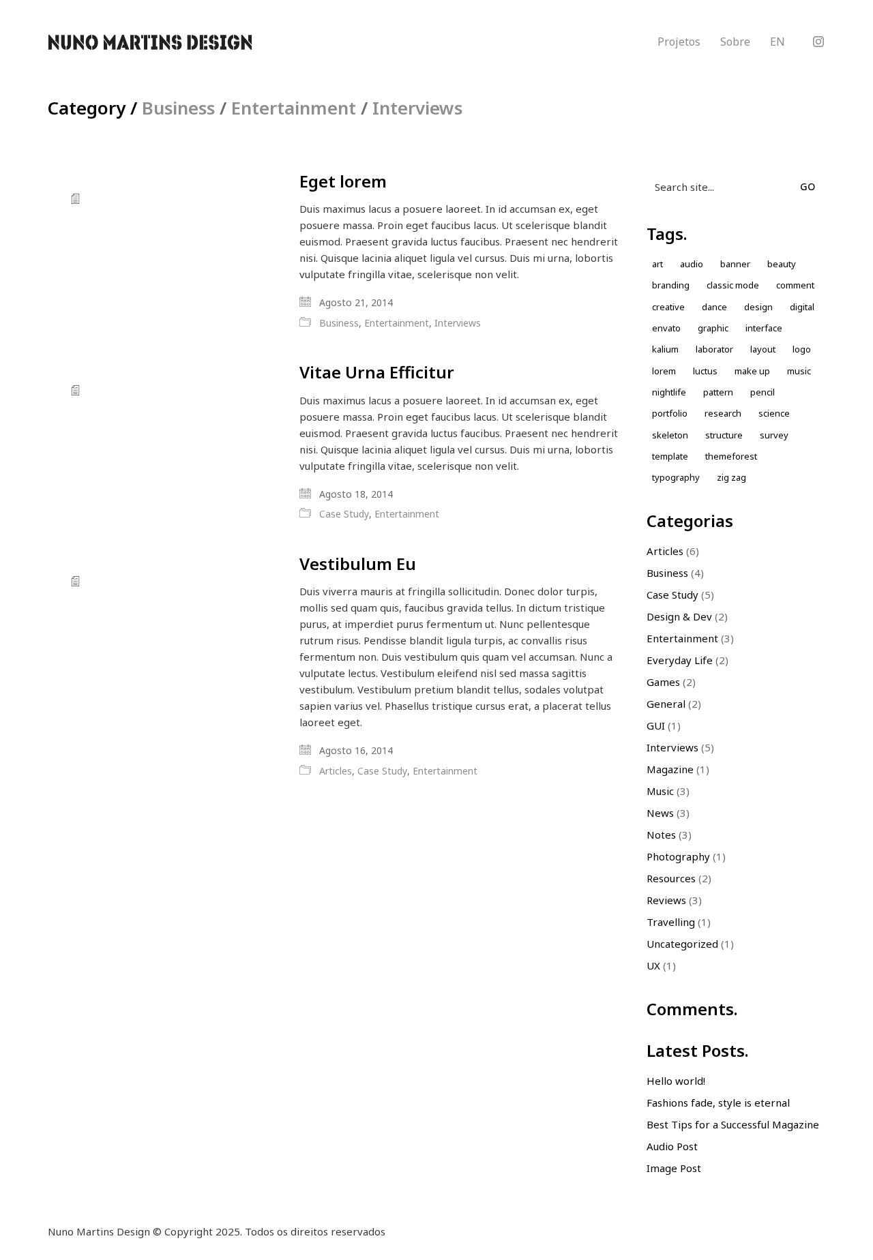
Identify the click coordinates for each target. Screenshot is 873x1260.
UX (653, 965)
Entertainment (293, 108)
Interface (763, 328)
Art (657, 264)
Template (670, 456)
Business (178, 108)
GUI (656, 725)
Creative (668, 307)
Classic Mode (733, 285)
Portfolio (669, 413)
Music (660, 791)
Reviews (666, 900)
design (758, 307)
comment (795, 285)
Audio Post (672, 1146)
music (799, 371)
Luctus (705, 371)
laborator (714, 349)
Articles (335, 771)
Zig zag (731, 477)
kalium (665, 349)
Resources (671, 878)
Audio (691, 264)
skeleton (670, 435)
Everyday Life (680, 660)
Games (663, 682)
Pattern (718, 392)
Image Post (674, 1168)
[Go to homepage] (150, 42)
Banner (735, 264)
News (660, 813)
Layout (762, 349)
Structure (724, 435)
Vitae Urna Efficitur (376, 372)
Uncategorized (682, 943)
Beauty (781, 264)
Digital (802, 307)
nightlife (669, 392)
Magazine (670, 769)
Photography (678, 856)
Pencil (762, 392)
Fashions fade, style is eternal (718, 1102)
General (666, 703)
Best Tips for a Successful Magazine (733, 1124)
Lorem (664, 371)
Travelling (671, 922)
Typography (676, 477)
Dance (714, 307)
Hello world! (676, 1081)
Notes (661, 834)
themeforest (731, 456)
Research (723, 413)
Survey (774, 435)
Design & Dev (679, 616)
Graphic (713, 328)
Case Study (344, 514)
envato (666, 328)
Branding (671, 285)
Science (774, 413)
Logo (802, 349)
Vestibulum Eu (357, 564)
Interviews (417, 108)
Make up (752, 371)
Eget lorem (343, 181)
